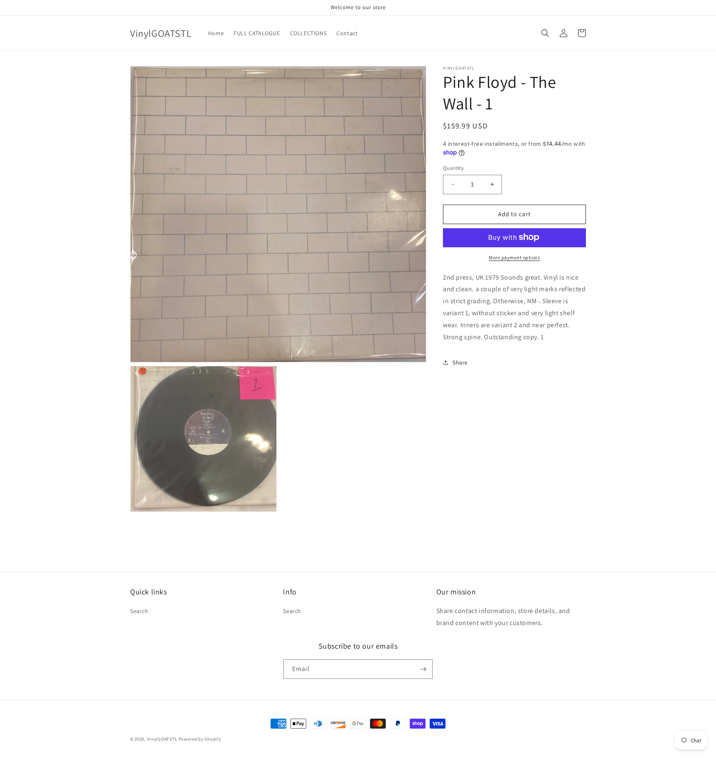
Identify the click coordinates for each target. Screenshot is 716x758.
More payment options (514, 257)
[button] (545, 33)
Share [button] (460, 362)
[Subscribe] (423, 669)
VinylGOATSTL (162, 739)
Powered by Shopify (200, 739)
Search (139, 611)
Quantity (453, 167)
